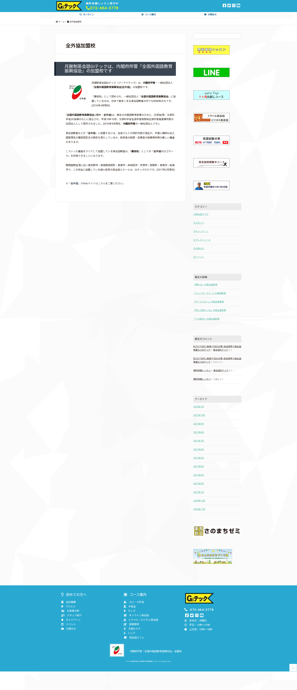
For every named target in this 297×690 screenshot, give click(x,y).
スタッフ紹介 (74, 615)
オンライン (88, 14)
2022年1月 (198, 407)
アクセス (70, 606)
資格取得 (134, 624)
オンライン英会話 (139, 615)
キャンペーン (73, 619)
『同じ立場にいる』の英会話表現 (209, 310)
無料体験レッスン (202, 370)
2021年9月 (198, 424)
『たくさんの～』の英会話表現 (208, 302)
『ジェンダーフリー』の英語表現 (209, 293)
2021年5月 (198, 458)
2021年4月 (198, 466)
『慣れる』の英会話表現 (205, 284)
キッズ (132, 610)
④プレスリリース (202, 240)
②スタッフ (198, 223)
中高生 (132, 606)
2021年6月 (198, 449)
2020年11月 (199, 509)
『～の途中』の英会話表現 (206, 319)
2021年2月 (198, 483)
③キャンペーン (200, 231)
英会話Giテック (220, 350)
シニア (131, 633)
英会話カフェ (136, 637)
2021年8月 (198, 432)
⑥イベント (198, 257)
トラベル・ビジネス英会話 (143, 619)
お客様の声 (73, 610)
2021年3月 (198, 475)
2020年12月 (199, 501)
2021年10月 (199, 415)
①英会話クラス (201, 214)
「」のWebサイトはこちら (86, 183)
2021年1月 (198, 492)
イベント (71, 624)
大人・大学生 (136, 602)
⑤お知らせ (198, 248)
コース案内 (150, 14)
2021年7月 (198, 441)
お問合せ (212, 14)
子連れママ (134, 628)
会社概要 (71, 602)
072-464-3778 (104, 8)
